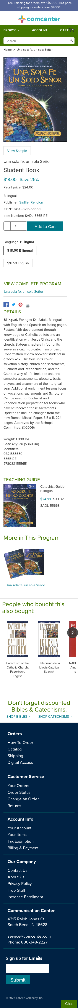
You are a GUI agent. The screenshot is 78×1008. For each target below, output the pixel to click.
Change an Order (23, 799)
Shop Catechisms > (55, 716)
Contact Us (18, 870)
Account (39, 30)
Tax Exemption (21, 841)
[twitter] (13, 304)
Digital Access (20, 762)
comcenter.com (39, 17)
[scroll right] (72, 632)
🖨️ (28, 305)
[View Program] (39, 564)
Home (7, 49)
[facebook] (6, 304)
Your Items (17, 834)
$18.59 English (18, 263)
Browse (9, 30)
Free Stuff (16, 890)
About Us (16, 877)
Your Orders (18, 785)
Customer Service (26, 776)
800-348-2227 (34, 942)
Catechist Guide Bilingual (52, 488)
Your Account (19, 828)
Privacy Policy (20, 883)
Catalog (15, 749)
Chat (69, 1004)
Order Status (19, 792)
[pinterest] (20, 304)
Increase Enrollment (25, 897)
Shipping (15, 755)
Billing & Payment (23, 848)
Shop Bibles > (18, 716)
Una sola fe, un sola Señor (35, 49)
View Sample (17, 150)
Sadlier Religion (31, 202)
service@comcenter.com (29, 936)
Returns (14, 805)
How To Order (20, 742)
